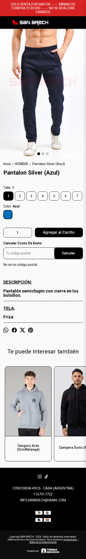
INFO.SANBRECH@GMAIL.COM (43, 500)
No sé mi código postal (20, 265)
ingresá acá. (70, 539)
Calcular (68, 253)
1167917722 (43, 494)
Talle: (8, 188)
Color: (11, 206)
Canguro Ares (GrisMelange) (28, 447)
